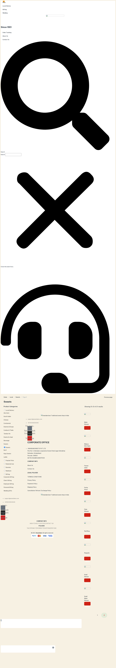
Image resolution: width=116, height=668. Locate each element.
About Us (5, 36)
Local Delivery (7, 6)
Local (11, 397)
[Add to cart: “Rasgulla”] (87, 558)
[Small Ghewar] (87, 569)
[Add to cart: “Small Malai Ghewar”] (87, 603)
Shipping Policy (31, 487)
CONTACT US (49, 523)
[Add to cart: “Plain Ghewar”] (87, 515)
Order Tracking (7, 32)
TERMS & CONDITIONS (34, 477)
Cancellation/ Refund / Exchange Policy (39, 490)
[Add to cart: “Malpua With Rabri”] (87, 449)
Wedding (5, 13)
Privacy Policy (31, 480)
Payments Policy (32, 483)
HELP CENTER (39, 523)
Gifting (5, 9)
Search (3, 154)
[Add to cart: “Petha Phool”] (87, 493)
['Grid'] (112, 406)
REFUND (53, 528)
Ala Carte (6, 413)
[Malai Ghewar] (87, 416)
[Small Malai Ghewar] (87, 590)
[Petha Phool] (87, 481)
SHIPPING (47, 528)
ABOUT (32, 523)
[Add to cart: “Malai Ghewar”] (87, 428)
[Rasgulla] (87, 547)
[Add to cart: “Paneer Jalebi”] (87, 471)
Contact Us (6, 39)
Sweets (18, 397)
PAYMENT (40, 528)
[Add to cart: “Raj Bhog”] (87, 537)
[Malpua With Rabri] (87, 438)
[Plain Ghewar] (87, 503)
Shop (4, 2)
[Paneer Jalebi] (87, 460)
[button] (55, 97)
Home (5, 397)
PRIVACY (33, 528)
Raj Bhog (87, 531)
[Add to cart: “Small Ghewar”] (87, 580)
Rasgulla (86, 553)
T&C (28, 528)
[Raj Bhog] (87, 525)
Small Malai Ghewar (86, 598)
